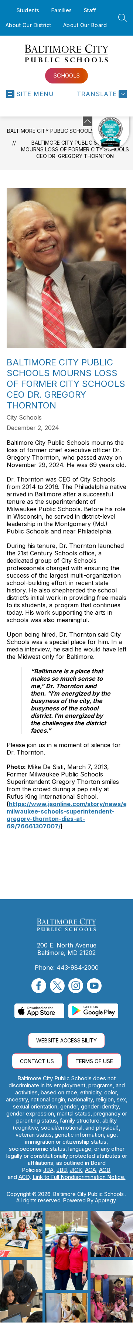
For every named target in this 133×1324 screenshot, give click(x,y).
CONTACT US (37, 1061)
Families (61, 10)
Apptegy (105, 1200)
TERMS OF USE (94, 1061)
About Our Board (85, 25)
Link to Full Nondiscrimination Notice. (79, 1176)
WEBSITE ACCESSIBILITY (66, 1040)
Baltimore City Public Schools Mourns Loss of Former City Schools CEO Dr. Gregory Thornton (75, 149)
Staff (90, 10)
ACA (90, 1169)
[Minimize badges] (87, 121)
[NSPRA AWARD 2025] (110, 132)
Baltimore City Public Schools (50, 131)
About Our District (28, 25)
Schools (67, 75)
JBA (48, 1169)
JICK (76, 1169)
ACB (104, 1169)
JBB (62, 1169)
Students (28, 10)
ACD (24, 1176)
